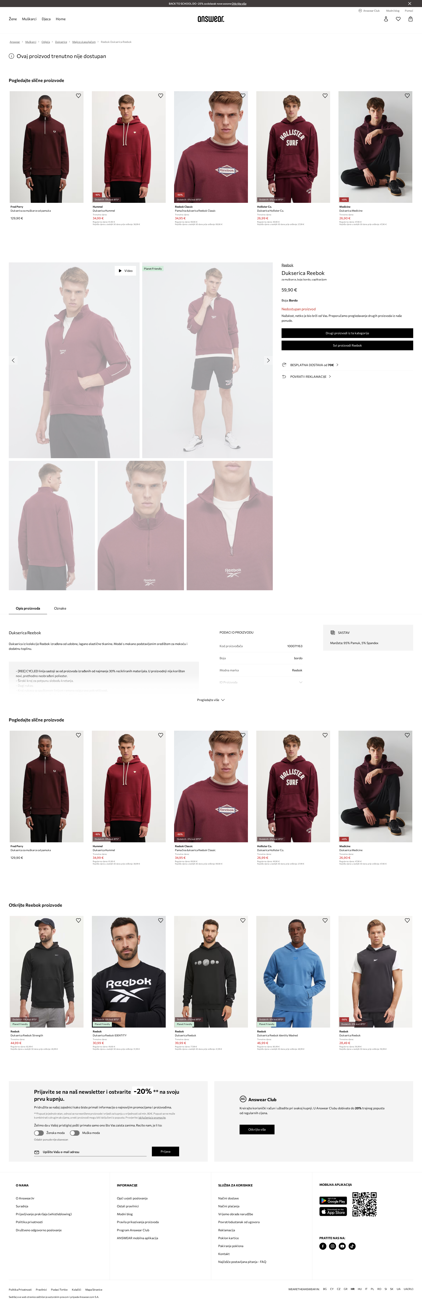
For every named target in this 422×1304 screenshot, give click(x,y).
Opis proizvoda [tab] (28, 608)
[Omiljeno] (398, 19)
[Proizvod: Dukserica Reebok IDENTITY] (129, 972)
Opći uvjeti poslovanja (132, 1198)
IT (366, 1289)
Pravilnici (41, 1289)
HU (360, 1289)
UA (398, 1289)
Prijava (165, 1151)
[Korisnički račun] (386, 19)
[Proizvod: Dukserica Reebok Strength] (47, 972)
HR (353, 1289)
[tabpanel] (211, 659)
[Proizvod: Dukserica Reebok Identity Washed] (293, 972)
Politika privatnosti (29, 1222)
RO (379, 1289)
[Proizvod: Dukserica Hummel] (129, 147)
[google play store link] (333, 1201)
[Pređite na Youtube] (342, 1246)
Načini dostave (228, 1198)
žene (13, 19)
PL (372, 1289)
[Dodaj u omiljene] (78, 95)
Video (128, 270)
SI (386, 1289)
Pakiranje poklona (230, 1246)
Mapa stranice (93, 1289)
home (60, 19)
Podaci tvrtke (59, 1289)
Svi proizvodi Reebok (347, 345)
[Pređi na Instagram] (332, 1246)
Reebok (287, 265)
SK (391, 1289)
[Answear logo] (211, 19)
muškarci (29, 19)
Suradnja (22, 1206)
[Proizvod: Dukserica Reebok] (211, 972)
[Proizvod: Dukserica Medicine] (375, 147)
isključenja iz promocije (152, 1117)
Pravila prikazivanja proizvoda (138, 1222)
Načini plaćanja (228, 1206)
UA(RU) (408, 1289)
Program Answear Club (133, 1230)
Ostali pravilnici (128, 1206)
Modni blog (125, 1214)
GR (345, 1289)
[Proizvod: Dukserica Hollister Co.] (293, 147)
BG (325, 1289)
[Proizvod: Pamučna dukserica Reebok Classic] (211, 147)
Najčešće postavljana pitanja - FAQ (242, 1262)
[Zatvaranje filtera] (409, 3)
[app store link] (333, 1211)
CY (332, 1289)
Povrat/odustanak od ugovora (239, 1222)
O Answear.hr (25, 1198)
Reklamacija (226, 1230)
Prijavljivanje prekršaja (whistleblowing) (44, 1214)
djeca (46, 19)
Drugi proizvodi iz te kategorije (347, 333)
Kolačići (76, 1289)
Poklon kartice (228, 1238)
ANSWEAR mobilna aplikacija (137, 1238)
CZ (338, 1289)
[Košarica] (410, 19)
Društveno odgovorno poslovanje (39, 1230)
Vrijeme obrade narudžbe (235, 1214)
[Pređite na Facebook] (322, 1246)
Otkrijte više (257, 1129)
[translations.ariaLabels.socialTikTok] (352, 1246)
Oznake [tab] (60, 608)
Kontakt (224, 1254)
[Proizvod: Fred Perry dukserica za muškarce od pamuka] (47, 147)
